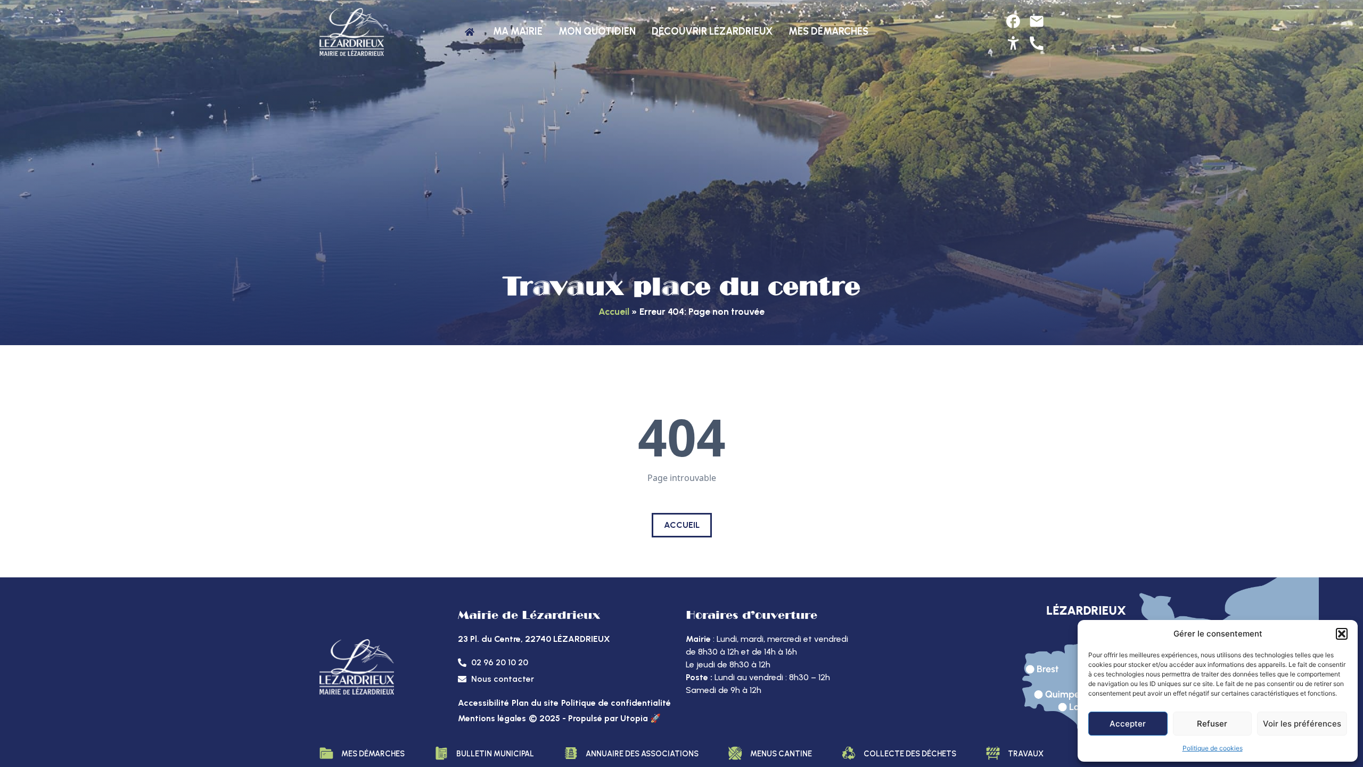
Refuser (1212, 724)
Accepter (1128, 724)
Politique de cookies (1213, 748)
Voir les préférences (1302, 724)
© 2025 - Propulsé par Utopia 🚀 (595, 718)
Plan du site (535, 703)
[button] (1341, 634)
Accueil (613, 311)
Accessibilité (483, 703)
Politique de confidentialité (616, 703)
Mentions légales (492, 718)
